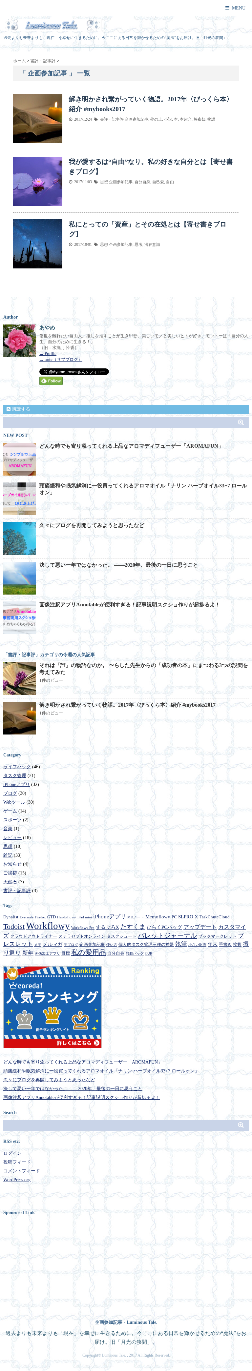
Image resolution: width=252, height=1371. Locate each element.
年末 (213, 944)
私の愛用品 (88, 952)
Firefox (40, 917)
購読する (20, 409)
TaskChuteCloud (215, 916)
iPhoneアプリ (16, 784)
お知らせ (12, 864)
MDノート (135, 917)
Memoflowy (157, 916)
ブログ (10, 793)
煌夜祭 (199, 119)
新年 (27, 953)
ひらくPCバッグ (164, 927)
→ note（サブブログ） (60, 359)
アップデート (200, 927)
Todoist (14, 926)
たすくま (132, 926)
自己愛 (158, 182)
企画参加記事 (136, 119)
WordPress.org (17, 1179)
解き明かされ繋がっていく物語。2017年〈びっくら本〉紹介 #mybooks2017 (127, 705)
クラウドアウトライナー (33, 936)
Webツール (14, 802)
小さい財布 (197, 945)
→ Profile (47, 353)
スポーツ (12, 819)
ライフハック (17, 766)
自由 (170, 182)
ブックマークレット (217, 936)
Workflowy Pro (82, 928)
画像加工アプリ (47, 953)
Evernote (26, 917)
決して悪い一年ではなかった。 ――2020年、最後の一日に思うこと (118, 565)
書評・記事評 (112, 119)
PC (174, 916)
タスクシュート (121, 936)
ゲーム (10, 811)
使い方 (111, 945)
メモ (37, 945)
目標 (65, 953)
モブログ (71, 945)
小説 (168, 119)
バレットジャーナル (167, 935)
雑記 (7, 855)
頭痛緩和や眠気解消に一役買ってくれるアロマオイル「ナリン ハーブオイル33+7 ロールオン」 (101, 1070)
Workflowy (48, 925)
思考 (138, 244)
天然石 (10, 881)
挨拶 (237, 944)
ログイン (12, 1153)
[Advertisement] (58, 1266)
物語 (211, 119)
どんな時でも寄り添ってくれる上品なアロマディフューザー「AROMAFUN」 (131, 446)
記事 (148, 953)
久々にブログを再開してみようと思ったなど (91, 525)
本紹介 (186, 119)
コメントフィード (21, 1170)
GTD (51, 916)
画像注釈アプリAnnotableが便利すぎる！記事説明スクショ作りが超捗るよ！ (129, 604)
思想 (104, 182)
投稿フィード (17, 1162)
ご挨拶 (10, 873)
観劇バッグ (135, 953)
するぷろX (107, 927)
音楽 (7, 828)
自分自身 (142, 182)
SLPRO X (188, 916)
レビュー (12, 837)
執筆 (181, 944)
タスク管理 (14, 775)
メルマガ (52, 944)
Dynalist (10, 916)
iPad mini (84, 917)
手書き (225, 944)
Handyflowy (66, 917)
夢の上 (156, 119)
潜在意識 (152, 244)
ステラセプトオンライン (81, 936)
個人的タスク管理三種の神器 (146, 944)
